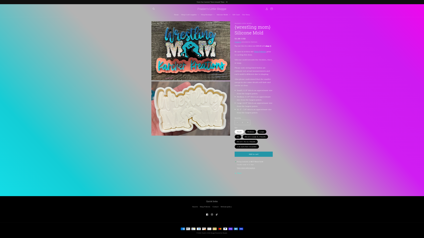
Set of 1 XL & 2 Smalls (246, 141)
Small (239, 131)
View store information (246, 168)
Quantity (238, 118)
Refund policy (226, 206)
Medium (250, 131)
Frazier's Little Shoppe (208, 233)
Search (195, 206)
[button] (153, 8)
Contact (216, 206)
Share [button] (239, 173)
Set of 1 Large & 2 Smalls (255, 136)
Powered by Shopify (221, 233)
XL (238, 136)
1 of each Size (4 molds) (247, 146)
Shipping (238, 42)
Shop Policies (260, 51)
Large (262, 131)
